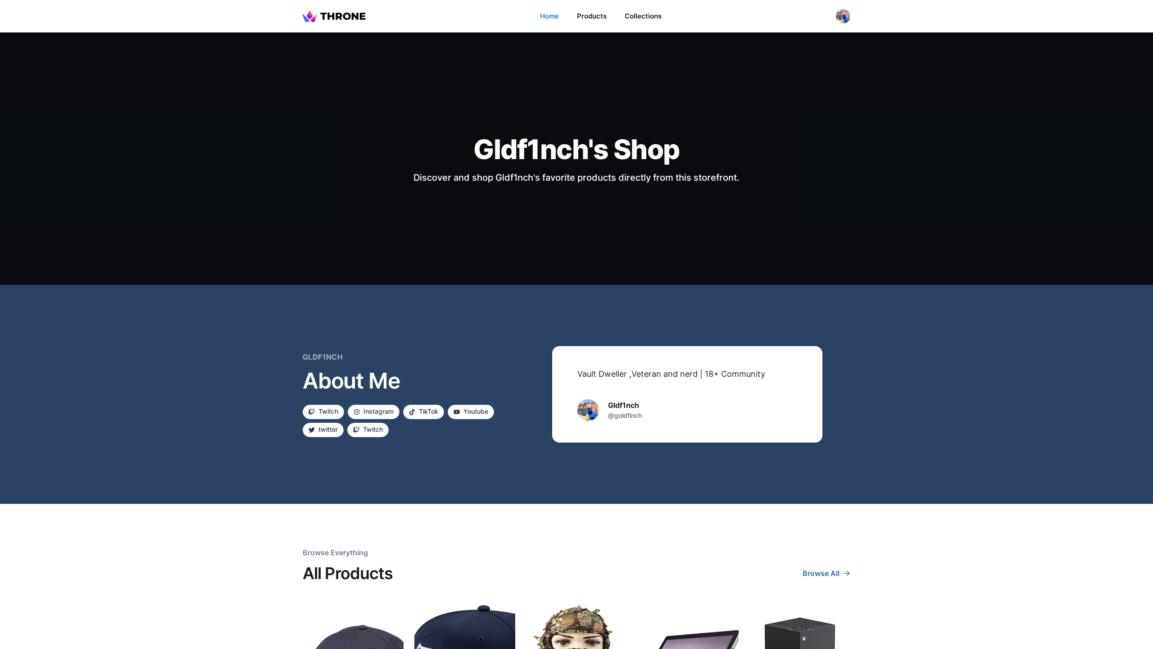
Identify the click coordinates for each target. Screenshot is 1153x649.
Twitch (328, 411)
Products (592, 16)
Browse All (821, 573)
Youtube (475, 411)
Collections (643, 16)
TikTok (428, 411)
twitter (328, 429)
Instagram (378, 411)
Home (549, 16)
